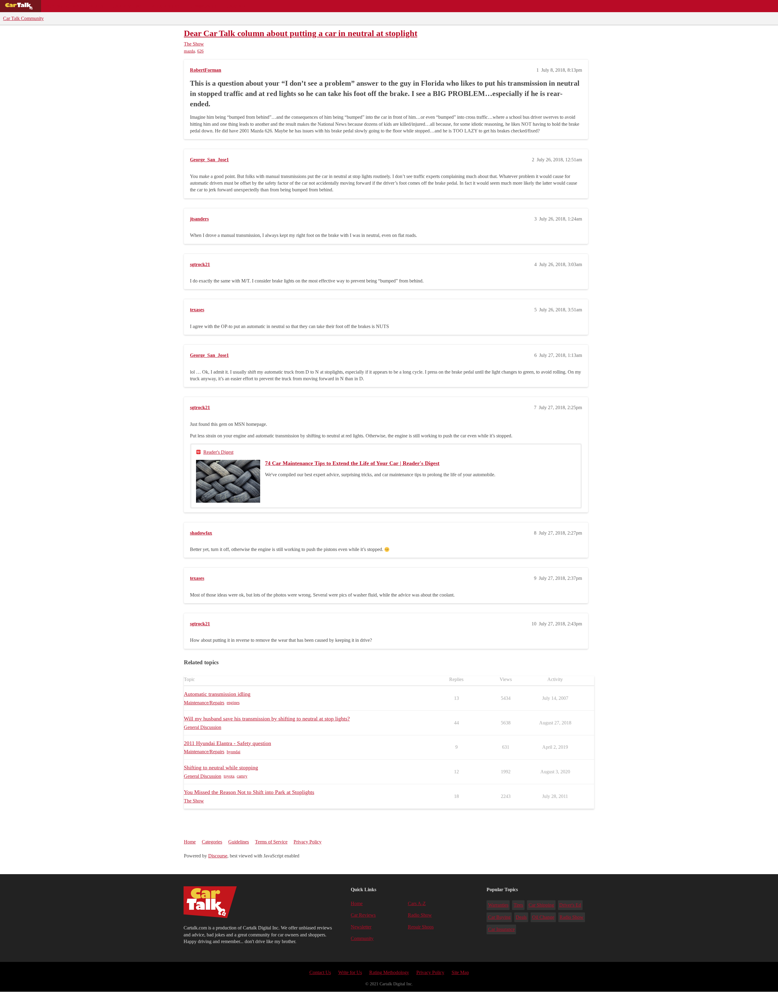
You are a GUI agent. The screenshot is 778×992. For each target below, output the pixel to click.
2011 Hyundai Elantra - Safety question (227, 743)
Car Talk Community (23, 18)
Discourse (217, 855)
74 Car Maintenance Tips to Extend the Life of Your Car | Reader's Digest (352, 463)
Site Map (460, 972)
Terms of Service (271, 841)
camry (242, 776)
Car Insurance (501, 929)
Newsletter (361, 926)
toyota (229, 776)
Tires (518, 905)
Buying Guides (62, 6)
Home (190, 841)
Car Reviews (127, 6)
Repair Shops (166, 6)
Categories (212, 841)
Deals (96, 6)
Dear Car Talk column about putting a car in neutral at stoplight (300, 33)
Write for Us (350, 972)
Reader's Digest (218, 452)
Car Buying (499, 917)
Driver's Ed (570, 905)
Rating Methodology (389, 972)
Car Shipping (541, 905)
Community (204, 6)
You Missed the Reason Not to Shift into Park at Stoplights (249, 792)
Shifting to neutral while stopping (221, 768)
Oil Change (543, 917)
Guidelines (238, 841)
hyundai (233, 752)
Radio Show (420, 915)
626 (200, 51)
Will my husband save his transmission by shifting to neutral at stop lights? (267, 719)
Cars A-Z (236, 6)
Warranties (498, 905)
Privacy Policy (308, 841)
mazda (189, 51)
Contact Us (320, 972)
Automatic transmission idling (217, 694)
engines (233, 702)
